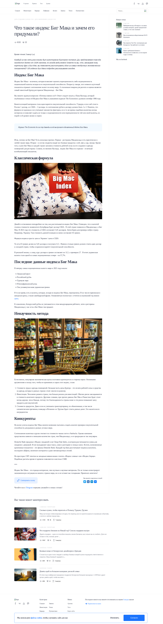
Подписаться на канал (94, 604)
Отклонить (114, 618)
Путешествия (80, 11)
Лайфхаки (46, 11)
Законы (63, 11)
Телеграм (126, 599)
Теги (41, 3)
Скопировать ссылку (28, 480)
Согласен (134, 618)
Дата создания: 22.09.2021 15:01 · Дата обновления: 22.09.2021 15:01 (35, 19)
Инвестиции (27, 11)
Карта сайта (71, 611)
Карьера (37, 11)
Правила (34, 3)
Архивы (48, 3)
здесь (16, 298)
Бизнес (55, 11)
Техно (70, 11)
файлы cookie (36, 618)
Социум (17, 11)
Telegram (29, 487)
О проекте (26, 3)
